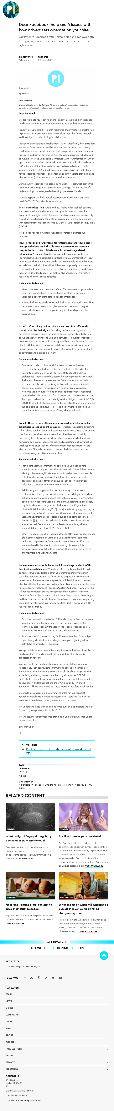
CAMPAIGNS (12, 1014)
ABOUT (9, 1035)
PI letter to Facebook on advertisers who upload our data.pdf (58, 750)
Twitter (53, 978)
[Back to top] (104, 955)
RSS (46, 978)
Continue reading (25, 858)
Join (80, 948)
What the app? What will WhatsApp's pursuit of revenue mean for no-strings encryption (83, 909)
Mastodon (39, 978)
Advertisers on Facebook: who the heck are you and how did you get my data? (55, 786)
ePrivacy (23, 771)
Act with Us (39, 948)
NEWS (9, 1001)
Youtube (60, 978)
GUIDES (9, 1007)
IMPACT (10, 1028)
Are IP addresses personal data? (80, 836)
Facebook (24, 978)
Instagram (31, 978)
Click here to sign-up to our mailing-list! (23, 966)
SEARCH (10, 994)
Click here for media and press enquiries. (24, 1100)
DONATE (10, 1042)
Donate (63, 948)
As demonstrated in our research (49, 254)
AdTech (23, 776)
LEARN (9, 1021)
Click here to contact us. (16, 1096)
